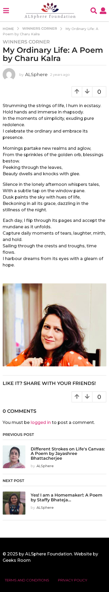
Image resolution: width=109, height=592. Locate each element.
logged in (41, 422)
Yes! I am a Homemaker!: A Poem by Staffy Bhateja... (66, 497)
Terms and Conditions (27, 580)
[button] (6, 10)
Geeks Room (17, 560)
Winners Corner (26, 42)
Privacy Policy (72, 580)
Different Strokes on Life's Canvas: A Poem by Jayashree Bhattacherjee (68, 453)
